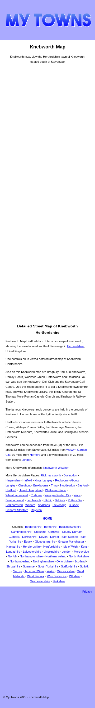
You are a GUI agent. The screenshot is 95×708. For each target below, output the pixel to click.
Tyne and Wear (34, 571)
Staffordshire (69, 566)
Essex (28, 541)
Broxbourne (40, 485)
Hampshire (13, 546)
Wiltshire (74, 576)
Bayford (83, 485)
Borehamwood (15, 500)
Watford (30, 505)
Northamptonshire (31, 556)
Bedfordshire (33, 526)
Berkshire (50, 526)
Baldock (60, 500)
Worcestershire (40, 581)
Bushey (74, 505)
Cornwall (53, 531)
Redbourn (61, 480)
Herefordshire (32, 546)
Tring (54, 485)
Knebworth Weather (56, 467)
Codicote (36, 495)
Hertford (35, 454)
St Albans (44, 505)
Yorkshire (59, 581)
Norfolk (12, 556)
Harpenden (13, 480)
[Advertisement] (47, 275)
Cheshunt (24, 485)
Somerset (29, 566)
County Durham (72, 531)
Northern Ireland (55, 556)
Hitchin (48, 500)
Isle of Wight (70, 546)
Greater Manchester (71, 541)
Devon (43, 536)
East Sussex (69, 536)
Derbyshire (29, 536)
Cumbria (14, 536)
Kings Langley (44, 480)
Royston (36, 510)
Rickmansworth (51, 475)
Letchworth (34, 500)
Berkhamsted (14, 505)
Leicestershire (32, 551)
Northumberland (20, 561)
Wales (51, 571)
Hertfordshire (75, 346)
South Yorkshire (48, 566)
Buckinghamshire (70, 526)
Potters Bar (75, 500)
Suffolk (84, 566)
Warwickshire (66, 571)
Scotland (80, 561)
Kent (84, 546)
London (26, 459)
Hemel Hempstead (30, 490)
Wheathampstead (17, 495)
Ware (77, 495)
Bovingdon (70, 475)
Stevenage (59, 505)
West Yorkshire (56, 576)
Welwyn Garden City (58, 495)
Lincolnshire (51, 551)
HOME (47, 518)
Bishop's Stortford (17, 510)
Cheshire (40, 531)
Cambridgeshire (21, 531)
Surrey (17, 571)
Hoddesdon (67, 485)
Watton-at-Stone (55, 490)
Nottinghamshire (43, 561)
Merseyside (81, 551)
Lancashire (13, 551)
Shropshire (13, 566)
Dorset (54, 536)
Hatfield (27, 480)
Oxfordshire (64, 561)
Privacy (87, 591)
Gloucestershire (45, 541)
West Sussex (35, 576)
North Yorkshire (79, 556)
